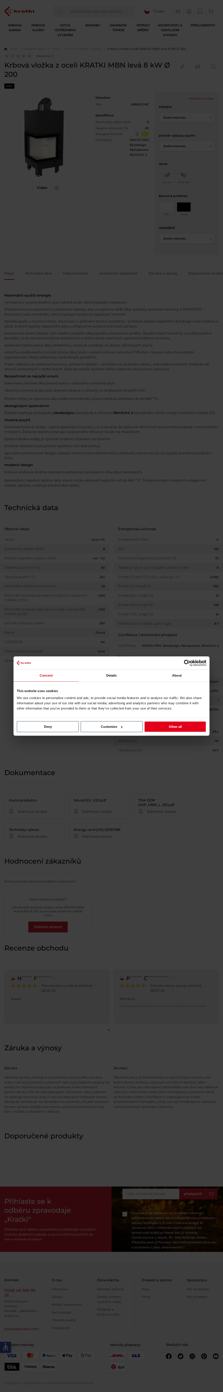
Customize (109, 726)
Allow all (175, 726)
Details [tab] (111, 675)
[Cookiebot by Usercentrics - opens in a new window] (187, 663)
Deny (48, 726)
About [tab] (177, 675)
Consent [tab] (46, 675)
